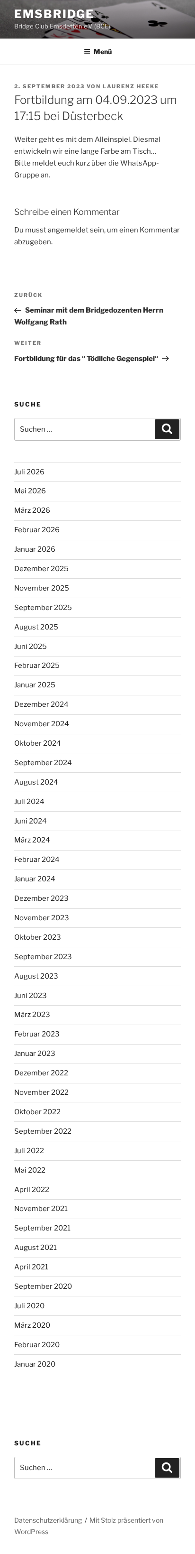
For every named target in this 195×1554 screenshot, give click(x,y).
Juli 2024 (29, 801)
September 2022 (42, 1131)
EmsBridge (54, 14)
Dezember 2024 (41, 704)
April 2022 (31, 1189)
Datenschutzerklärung (48, 1520)
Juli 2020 (29, 1306)
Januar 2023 (34, 1053)
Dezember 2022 (41, 1073)
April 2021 (31, 1267)
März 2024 (32, 840)
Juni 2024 (30, 821)
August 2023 (36, 976)
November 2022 (41, 1092)
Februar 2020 (37, 1345)
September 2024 (43, 762)
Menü (103, 51)
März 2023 (32, 1014)
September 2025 (43, 607)
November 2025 (41, 588)
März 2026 (32, 510)
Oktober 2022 (37, 1112)
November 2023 (41, 918)
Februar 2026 (37, 530)
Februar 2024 (37, 859)
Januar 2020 (34, 1364)
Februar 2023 (37, 1034)
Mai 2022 (29, 1170)
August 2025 (36, 627)
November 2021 (41, 1208)
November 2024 (41, 724)
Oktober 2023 (37, 937)
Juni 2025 (30, 646)
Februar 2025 (37, 665)
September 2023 (43, 957)
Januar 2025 (34, 685)
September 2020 (43, 1286)
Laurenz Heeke (131, 86)
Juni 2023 (30, 995)
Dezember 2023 (41, 898)
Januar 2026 (34, 549)
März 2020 (32, 1325)
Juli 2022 (29, 1151)
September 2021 (42, 1228)
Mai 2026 (30, 491)
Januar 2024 (34, 879)
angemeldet (68, 230)
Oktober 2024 (37, 743)
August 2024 (36, 782)
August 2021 (35, 1247)
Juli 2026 (29, 472)
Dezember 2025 (41, 568)
